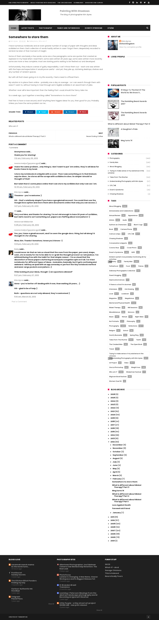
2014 (113, 435)
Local (111, 294)
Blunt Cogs (138, 225)
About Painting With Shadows (43, 3)
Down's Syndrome (93, 28)
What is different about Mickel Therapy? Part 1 (126, 500)
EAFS (133, 252)
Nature (124, 317)
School (125, 330)
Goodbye (15, 591)
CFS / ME (113, 185)
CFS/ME (110, 28)
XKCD (107, 564)
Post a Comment (19, 301)
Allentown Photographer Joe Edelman (78, 564)
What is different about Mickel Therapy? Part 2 (126, 495)
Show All (51, 604)
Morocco (131, 312)
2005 (113, 537)
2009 (113, 523)
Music (111, 317)
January (117, 512)
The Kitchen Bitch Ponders (24, 580)
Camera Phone (126, 229)
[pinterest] (140, 2)
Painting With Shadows (75, 11)
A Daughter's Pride (129, 129)
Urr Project (113, 363)
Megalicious (129, 298)
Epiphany (112, 261)
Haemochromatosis (117, 280)
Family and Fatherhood (68, 28)
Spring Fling (134, 335)
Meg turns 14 (126, 140)
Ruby (16, 249)
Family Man (114, 162)
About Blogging (115, 166)
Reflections (33, 41)
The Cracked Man (65, 3)
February (117, 479)
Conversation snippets (118, 243)
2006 (113, 534)
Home (13, 28)
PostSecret (16, 572)
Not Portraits (114, 321)
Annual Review (114, 215)
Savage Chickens (113, 570)
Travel (111, 349)
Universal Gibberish (23, 221)
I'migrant (15, 596)
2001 (113, 540)
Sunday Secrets (18, 575)
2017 (113, 425)
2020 (113, 414)
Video (126, 363)
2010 (113, 520)
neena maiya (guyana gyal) (27, 163)
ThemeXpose (22, 617)
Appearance (133, 215)
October (117, 451)
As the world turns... (20, 567)
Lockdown (125, 294)
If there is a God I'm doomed (120, 284)
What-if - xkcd (112, 567)
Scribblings (78, 3)
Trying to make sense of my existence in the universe (126, 172)
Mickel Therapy (114, 307)
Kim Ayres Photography (19, 3)
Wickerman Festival (133, 372)
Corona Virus (114, 248)
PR (15, 211)
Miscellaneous (114, 312)
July (115, 462)
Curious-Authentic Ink (22, 589)
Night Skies (139, 317)
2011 (113, 517)
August (116, 458)
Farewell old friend (121, 508)
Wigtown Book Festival (117, 377)
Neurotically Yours (114, 576)
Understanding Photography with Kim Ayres (126, 181)
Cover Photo (132, 248)
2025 (113, 397)
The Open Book (136, 344)
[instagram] (133, 2)
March (116, 475)
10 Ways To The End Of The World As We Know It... (133, 91)
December (118, 445)
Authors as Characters (118, 225)
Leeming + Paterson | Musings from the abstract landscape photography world (78, 594)
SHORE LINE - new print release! (73, 605)
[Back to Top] (148, 617)
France (140, 266)
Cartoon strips (114, 234)
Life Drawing (129, 289)
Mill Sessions (132, 307)
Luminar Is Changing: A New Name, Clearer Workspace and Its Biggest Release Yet (79, 578)
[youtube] (148, 2)
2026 (113, 394)
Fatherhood (113, 266)
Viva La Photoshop (116, 367)
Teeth (138, 340)
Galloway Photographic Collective (122, 271)
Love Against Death (121, 505)
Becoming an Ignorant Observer (74, 597)
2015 (113, 431)
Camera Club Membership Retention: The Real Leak (78, 568)
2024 (113, 401)
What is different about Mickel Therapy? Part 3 (129, 124)
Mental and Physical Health (119, 303)
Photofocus (65, 575)
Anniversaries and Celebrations (121, 211)
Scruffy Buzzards (115, 335)
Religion (112, 330)
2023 (113, 404)
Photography (45, 28)
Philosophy (131, 321)
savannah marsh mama (22, 564)
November (118, 448)
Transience (65, 587)
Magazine (113, 298)
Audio (125, 220)
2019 (113, 418)
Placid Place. (17, 599)
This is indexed (112, 573)
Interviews (113, 289)
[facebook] (129, 2)
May (115, 468)
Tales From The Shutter (119, 177)
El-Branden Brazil (68, 585)
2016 (113, 428)
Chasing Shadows (116, 194)
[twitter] (144, 2)
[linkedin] (137, 2)
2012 (113, 442)
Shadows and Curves (94, 3)
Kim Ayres (19, 192)
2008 (113, 527)
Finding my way (18, 583)
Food (128, 266)
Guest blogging (115, 275)
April (115, 472)
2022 (113, 408)
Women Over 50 (115, 381)
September (118, 455)
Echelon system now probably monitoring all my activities (127, 257)
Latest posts (27, 28)
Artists (111, 220)
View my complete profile (130, 47)
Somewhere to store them (124, 482)
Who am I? (43, 41)
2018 (113, 421)
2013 (113, 438)
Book (111, 229)
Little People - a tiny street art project (78, 603)
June (115, 465)
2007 (113, 530)
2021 (113, 411)
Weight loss (135, 367)
